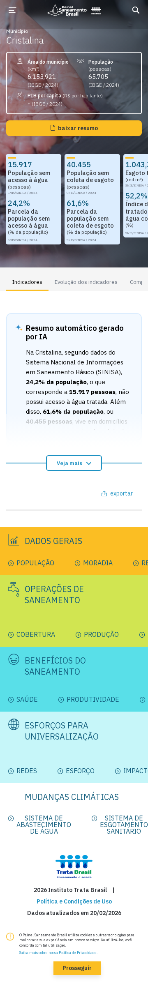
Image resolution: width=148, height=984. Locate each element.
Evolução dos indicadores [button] (86, 282)
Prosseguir (77, 968)
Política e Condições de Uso (74, 902)
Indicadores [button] (27, 282)
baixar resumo (78, 128)
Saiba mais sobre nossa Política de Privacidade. (58, 952)
